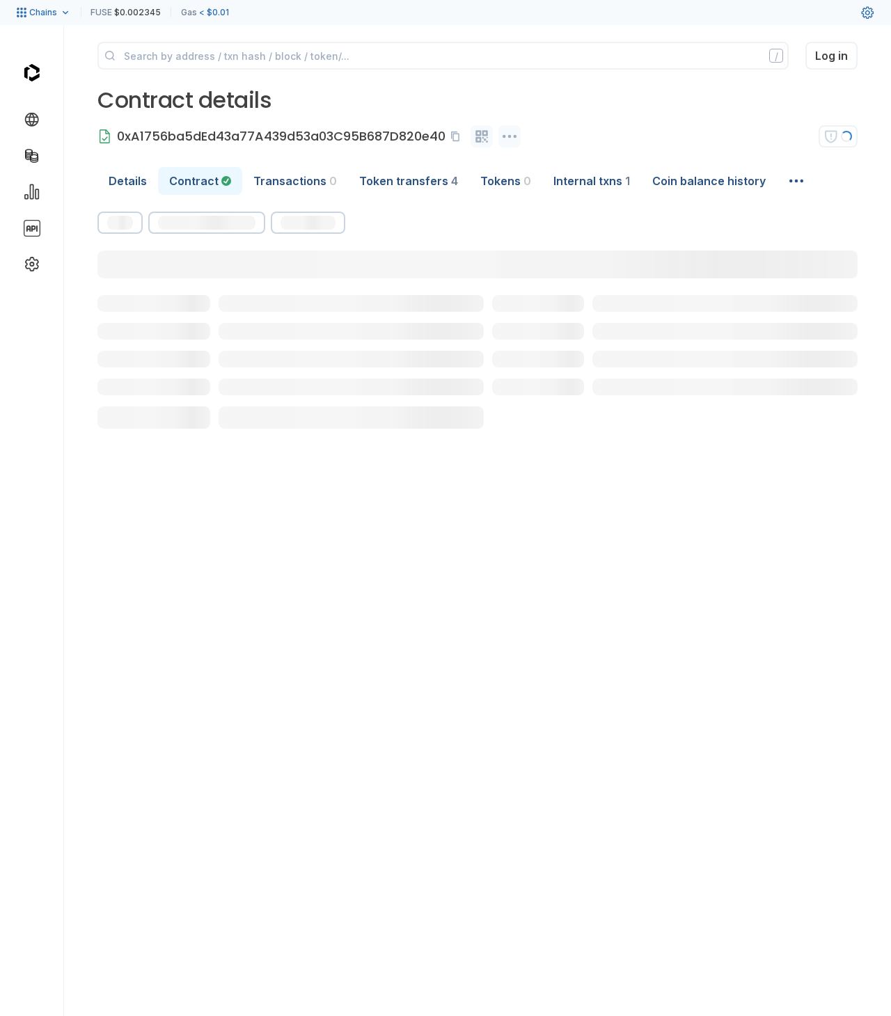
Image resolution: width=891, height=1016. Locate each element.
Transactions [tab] (295, 181)
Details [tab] (128, 181)
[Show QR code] (482, 136)
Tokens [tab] (505, 181)
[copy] (458, 136)
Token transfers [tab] (408, 181)
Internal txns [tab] (591, 181)
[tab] (200, 181)
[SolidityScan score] (838, 136)
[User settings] (867, 12)
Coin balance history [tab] (709, 181)
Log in (831, 56)
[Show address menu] (509, 136)
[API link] (32, 228)
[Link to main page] (32, 72)
